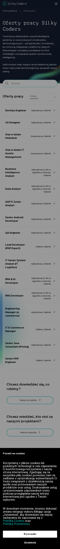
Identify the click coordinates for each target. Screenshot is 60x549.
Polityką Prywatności (16, 524)
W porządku (30, 534)
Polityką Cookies (13, 521)
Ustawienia (30, 542)
